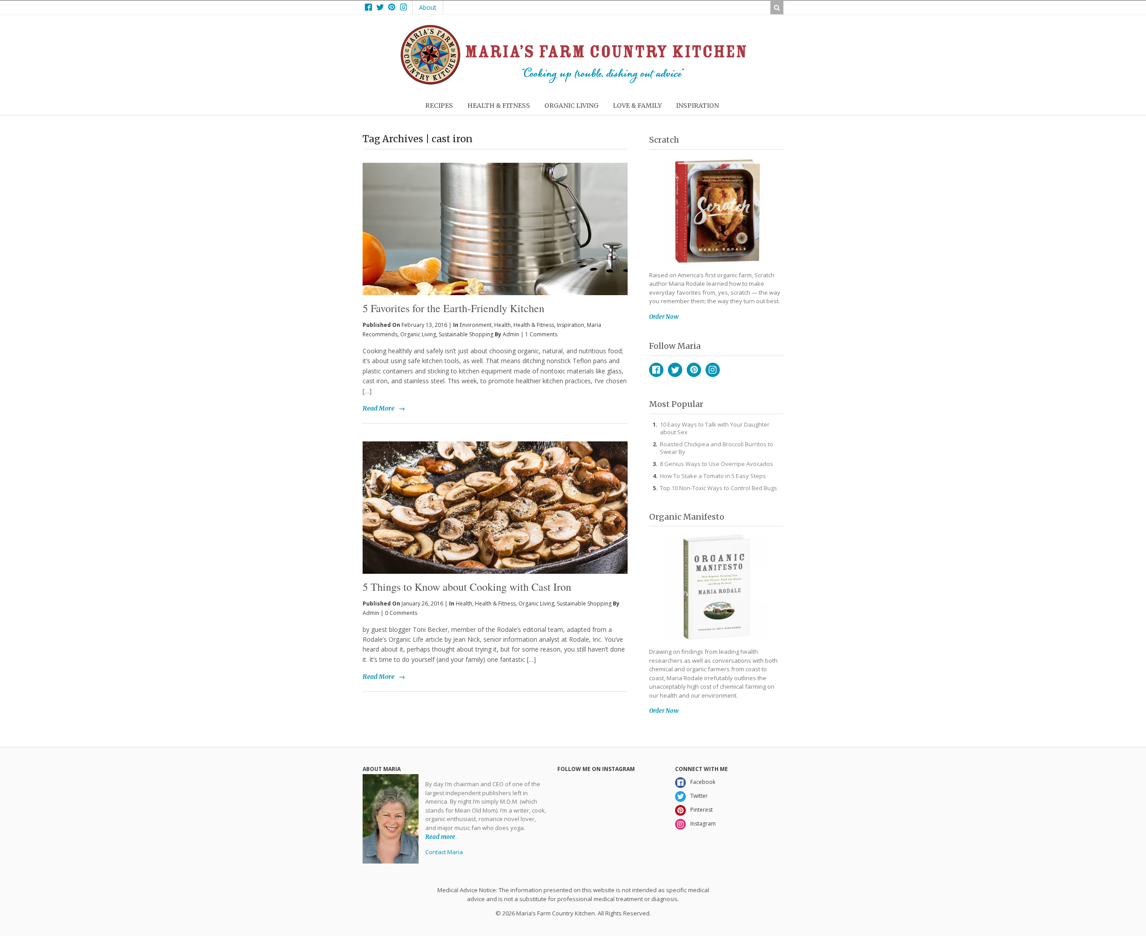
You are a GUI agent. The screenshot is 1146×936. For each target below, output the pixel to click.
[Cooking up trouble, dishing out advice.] (573, 82)
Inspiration (570, 325)
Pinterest (694, 370)
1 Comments (541, 334)
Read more (440, 836)
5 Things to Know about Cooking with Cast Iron (467, 587)
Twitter (675, 370)
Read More (378, 408)
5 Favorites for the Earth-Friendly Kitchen (453, 308)
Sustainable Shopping (466, 334)
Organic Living (418, 334)
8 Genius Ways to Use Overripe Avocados (716, 464)
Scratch (664, 140)
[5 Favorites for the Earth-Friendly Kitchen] (495, 214)
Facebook (656, 370)
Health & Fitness (533, 325)
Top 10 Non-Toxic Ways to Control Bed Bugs (718, 488)
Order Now (664, 317)
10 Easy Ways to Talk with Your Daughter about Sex (715, 428)
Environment (476, 325)
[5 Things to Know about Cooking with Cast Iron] (495, 507)
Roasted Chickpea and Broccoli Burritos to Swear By (716, 448)
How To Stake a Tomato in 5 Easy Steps (713, 476)
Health (502, 325)
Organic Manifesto (686, 517)
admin (511, 334)
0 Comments (401, 613)
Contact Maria (444, 852)
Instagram (713, 370)
